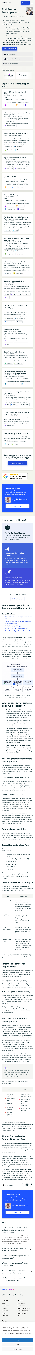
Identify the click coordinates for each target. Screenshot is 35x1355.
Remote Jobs (21, 1303)
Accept (17, 1340)
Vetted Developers (10, 54)
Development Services (24, 1308)
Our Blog (4, 1308)
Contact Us (5, 1315)
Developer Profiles (23, 1313)
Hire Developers (22, 1305)
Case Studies (5, 1305)
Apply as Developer (17, 463)
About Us (4, 1303)
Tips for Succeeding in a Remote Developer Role (18, 631)
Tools (19, 1315)
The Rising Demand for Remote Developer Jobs (18, 621)
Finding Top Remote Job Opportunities (15, 626)
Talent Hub (5, 1310)
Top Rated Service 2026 (18, 476)
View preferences (17, 1349)
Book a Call (17, 506)
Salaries (4, 1313)
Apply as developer (8, 48)
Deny (17, 1344)
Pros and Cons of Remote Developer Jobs (16, 628)
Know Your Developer (12, 59)
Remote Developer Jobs (11, 623)
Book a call (25, 3)
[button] (32, 1324)
